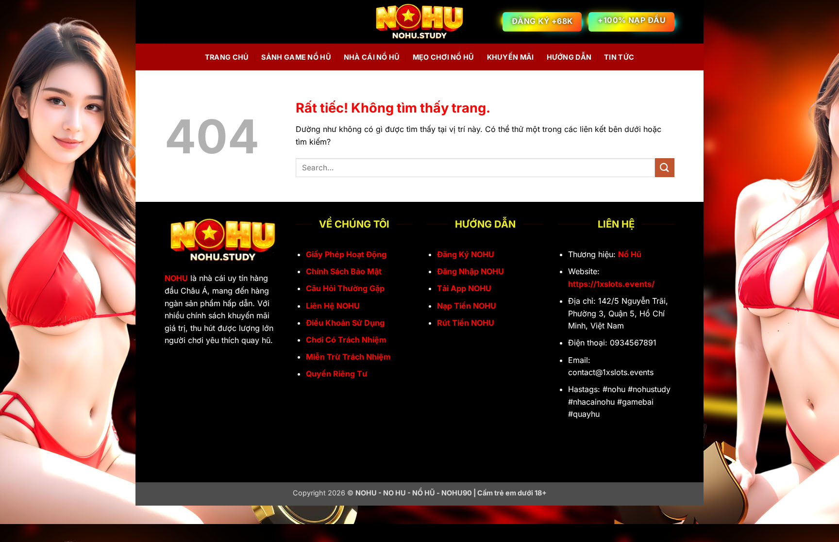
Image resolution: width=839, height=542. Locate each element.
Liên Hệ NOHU (333, 306)
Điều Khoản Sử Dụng (345, 323)
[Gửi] (664, 167)
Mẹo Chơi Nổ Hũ (443, 57)
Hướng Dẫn (569, 57)
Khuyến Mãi (510, 57)
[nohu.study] (419, 22)
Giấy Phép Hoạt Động (346, 254)
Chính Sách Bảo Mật (344, 271)
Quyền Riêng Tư (337, 373)
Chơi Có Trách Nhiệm (346, 340)
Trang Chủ (227, 57)
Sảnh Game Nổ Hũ (296, 57)
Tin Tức (619, 57)
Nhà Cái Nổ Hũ (372, 57)
